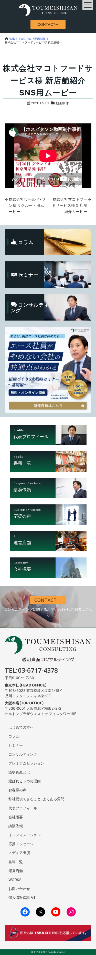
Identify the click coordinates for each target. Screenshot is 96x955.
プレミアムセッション (26, 763)
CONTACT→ (48, 24)
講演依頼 (15, 825)
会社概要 (15, 816)
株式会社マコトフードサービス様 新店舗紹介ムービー (69, 205)
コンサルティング (22, 754)
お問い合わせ (19, 888)
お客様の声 (17, 789)
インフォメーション (24, 834)
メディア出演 (19, 852)
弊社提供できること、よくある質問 (36, 798)
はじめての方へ (21, 727)
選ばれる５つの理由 (24, 780)
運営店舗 (15, 870)
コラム (13, 735)
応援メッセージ (21, 843)
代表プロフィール (22, 807)
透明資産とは (19, 771)
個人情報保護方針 (22, 897)
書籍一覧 (15, 861)
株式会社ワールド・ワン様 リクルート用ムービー (27, 205)
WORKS (15, 879)
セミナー (15, 745)
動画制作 (62, 102)
